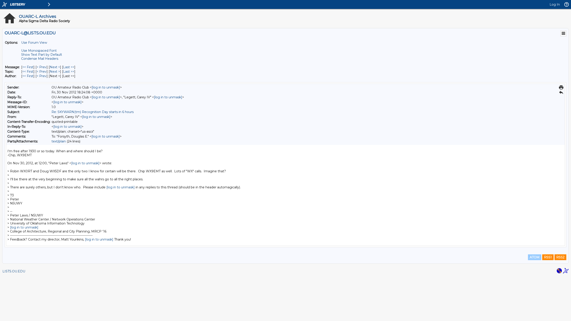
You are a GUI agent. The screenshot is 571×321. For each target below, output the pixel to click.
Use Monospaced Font (39, 51)
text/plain (59, 141)
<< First (27, 67)
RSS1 (548, 257)
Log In (555, 4)
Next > (55, 67)
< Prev (42, 67)
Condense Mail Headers (39, 59)
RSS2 (560, 257)
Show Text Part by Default (41, 55)
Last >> (68, 67)
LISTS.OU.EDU (13, 271)
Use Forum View (34, 43)
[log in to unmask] (106, 87)
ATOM (535, 257)
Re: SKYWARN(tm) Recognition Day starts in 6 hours (93, 112)
